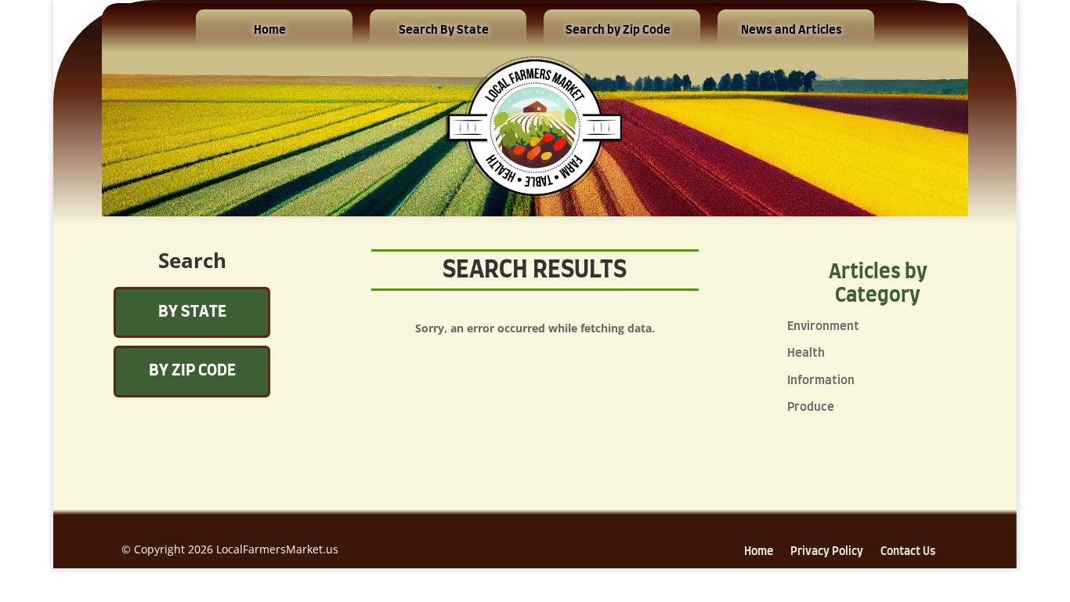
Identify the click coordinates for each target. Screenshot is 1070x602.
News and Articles (791, 30)
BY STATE (192, 312)
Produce (810, 407)
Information (821, 380)
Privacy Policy (826, 551)
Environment (823, 326)
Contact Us (907, 551)
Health (806, 353)
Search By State (444, 30)
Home (270, 30)
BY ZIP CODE (192, 371)
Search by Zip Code (618, 30)
